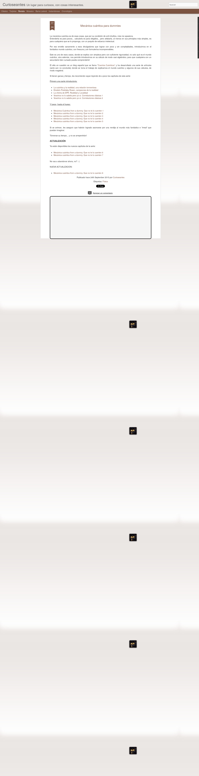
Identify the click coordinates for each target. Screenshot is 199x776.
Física (105, 181)
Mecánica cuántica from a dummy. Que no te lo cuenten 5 (78, 121)
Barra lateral (41, 11)
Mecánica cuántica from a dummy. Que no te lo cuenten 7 (78, 155)
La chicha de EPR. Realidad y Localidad (71, 92)
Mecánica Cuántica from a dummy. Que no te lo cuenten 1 (79, 110)
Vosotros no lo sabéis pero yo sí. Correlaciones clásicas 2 (78, 98)
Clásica (4, 11)
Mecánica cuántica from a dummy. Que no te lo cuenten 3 (78, 116)
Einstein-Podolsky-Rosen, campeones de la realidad (76, 90)
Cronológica (67, 11)
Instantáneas (54, 11)
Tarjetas (12, 11)
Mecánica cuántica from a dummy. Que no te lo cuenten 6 (78, 152)
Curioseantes (118, 177)
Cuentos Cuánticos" (106, 65)
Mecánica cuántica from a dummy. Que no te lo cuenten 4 (78, 118)
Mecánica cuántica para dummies (100, 26)
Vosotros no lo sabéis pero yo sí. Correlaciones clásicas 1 (78, 95)
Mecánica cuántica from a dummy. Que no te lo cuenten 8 (78, 173)
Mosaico (30, 11)
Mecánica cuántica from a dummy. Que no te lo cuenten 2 (78, 113)
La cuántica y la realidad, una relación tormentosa (75, 87)
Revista (21, 11)
